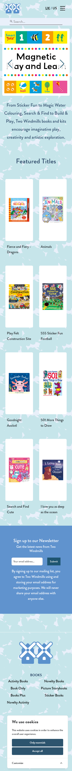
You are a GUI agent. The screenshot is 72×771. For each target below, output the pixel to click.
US (55, 8)
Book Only (18, 688)
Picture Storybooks (54, 688)
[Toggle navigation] (62, 8)
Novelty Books (54, 681)
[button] (62, 64)
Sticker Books (54, 695)
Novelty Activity (18, 702)
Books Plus (18, 695)
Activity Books (18, 681)
